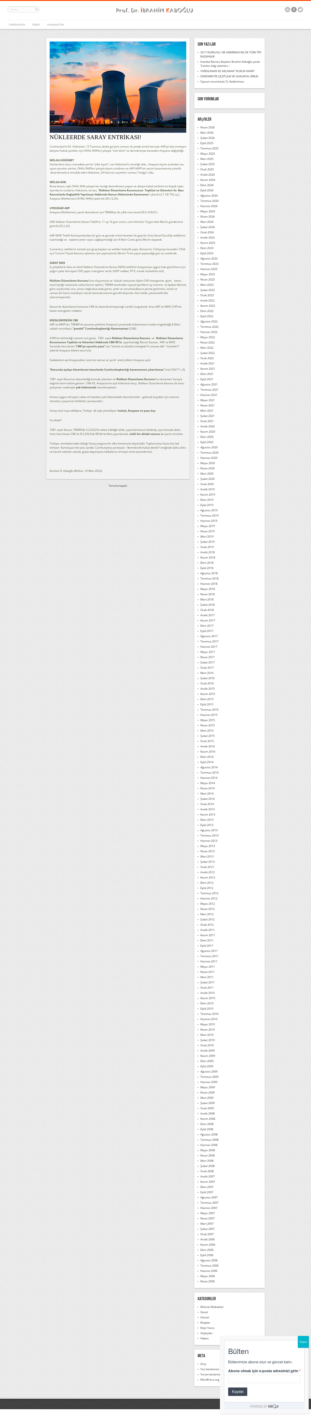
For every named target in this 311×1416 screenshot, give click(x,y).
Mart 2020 (207, 473)
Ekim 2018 (207, 563)
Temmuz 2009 (209, 1077)
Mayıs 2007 (207, 1213)
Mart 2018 (207, 599)
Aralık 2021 (207, 363)
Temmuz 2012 (209, 893)
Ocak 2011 (207, 988)
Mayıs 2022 (207, 337)
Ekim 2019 (207, 500)
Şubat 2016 (207, 678)
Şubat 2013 (207, 862)
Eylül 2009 (206, 1066)
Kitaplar (205, 1323)
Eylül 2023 (206, 253)
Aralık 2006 (207, 1239)
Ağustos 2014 (209, 767)
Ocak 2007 (207, 1234)
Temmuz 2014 (209, 772)
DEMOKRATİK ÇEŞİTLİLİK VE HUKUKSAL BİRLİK (229, 76)
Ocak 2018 (207, 610)
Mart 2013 (207, 856)
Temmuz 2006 (209, 1266)
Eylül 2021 (206, 379)
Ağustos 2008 (209, 1134)
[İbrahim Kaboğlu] (155, 13)
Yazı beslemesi (209, 1369)
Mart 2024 (207, 222)
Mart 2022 (207, 348)
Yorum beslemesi (211, 1374)
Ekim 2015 (207, 699)
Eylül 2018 (206, 568)
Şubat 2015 (207, 736)
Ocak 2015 (207, 741)
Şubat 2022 (207, 353)
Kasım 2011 (207, 935)
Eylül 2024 (206, 190)
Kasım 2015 (207, 694)
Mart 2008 (207, 1161)
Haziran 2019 (208, 521)
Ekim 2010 (207, 1003)
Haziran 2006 (208, 1271)
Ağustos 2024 (209, 195)
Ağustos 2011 (209, 951)
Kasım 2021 (207, 369)
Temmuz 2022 (209, 327)
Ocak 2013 (207, 867)
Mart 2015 (207, 731)
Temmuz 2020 (209, 453)
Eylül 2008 (206, 1129)
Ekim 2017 (207, 626)
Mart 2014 (207, 793)
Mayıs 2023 (207, 274)
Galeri (36, 24)
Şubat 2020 (207, 479)
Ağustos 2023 (209, 258)
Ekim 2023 (207, 248)
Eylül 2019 (206, 505)
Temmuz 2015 (209, 710)
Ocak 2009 (207, 1108)
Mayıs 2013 (207, 846)
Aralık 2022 (207, 300)
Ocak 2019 (207, 547)
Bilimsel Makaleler (212, 1307)
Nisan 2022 (207, 342)
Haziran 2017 (208, 647)
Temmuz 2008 (209, 1140)
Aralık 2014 (207, 746)
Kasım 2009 (207, 1056)
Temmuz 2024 (209, 201)
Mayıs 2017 (207, 652)
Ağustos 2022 (209, 321)
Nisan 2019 (207, 531)
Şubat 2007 (207, 1229)
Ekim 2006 (207, 1250)
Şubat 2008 (207, 1166)
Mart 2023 (207, 285)
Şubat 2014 (207, 799)
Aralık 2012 (207, 872)
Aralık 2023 (207, 237)
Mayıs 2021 (207, 400)
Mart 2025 (207, 159)
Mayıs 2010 (207, 1024)
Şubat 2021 (207, 416)
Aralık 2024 (207, 175)
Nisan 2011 (207, 972)
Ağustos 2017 (209, 636)
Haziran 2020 (208, 458)
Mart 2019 (207, 536)
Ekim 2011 (207, 940)
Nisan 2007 (207, 1218)
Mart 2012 (207, 914)
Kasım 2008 (207, 1119)
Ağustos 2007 (209, 1197)
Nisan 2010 (207, 1029)
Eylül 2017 (206, 631)
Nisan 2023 (207, 279)
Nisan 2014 (207, 788)
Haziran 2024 (208, 206)
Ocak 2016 (207, 683)
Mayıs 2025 (207, 154)
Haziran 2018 (208, 584)
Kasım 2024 (207, 180)
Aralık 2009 (207, 1050)
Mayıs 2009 (207, 1087)
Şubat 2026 (207, 138)
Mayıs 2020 (207, 463)
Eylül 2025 (206, 143)
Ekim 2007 (207, 1187)
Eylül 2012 (206, 888)
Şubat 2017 (207, 662)
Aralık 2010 (207, 993)
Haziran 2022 (208, 332)
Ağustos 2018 (209, 573)
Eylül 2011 (206, 946)
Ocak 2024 (207, 232)
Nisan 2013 (207, 851)
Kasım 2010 (207, 998)
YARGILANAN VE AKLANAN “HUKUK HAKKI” (227, 71)
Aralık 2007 (207, 1176)
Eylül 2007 (206, 1192)
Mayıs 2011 (207, 967)
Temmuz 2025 (209, 148)
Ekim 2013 (207, 820)
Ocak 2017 (207, 668)
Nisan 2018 (207, 594)
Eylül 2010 (206, 1009)
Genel (204, 1312)
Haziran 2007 (208, 1208)
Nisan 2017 (207, 657)
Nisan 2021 (207, 405)
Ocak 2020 (207, 484)
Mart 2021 (207, 411)
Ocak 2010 (207, 1045)
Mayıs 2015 (207, 720)
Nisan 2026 (207, 127)
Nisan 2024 (207, 216)
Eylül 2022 (206, 316)
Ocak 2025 (207, 169)
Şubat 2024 (207, 227)
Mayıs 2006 (207, 1276)
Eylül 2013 (206, 825)
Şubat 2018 (207, 605)
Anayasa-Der (55, 24)
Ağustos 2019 (209, 510)
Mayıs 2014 (207, 783)
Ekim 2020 (207, 437)
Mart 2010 (207, 1035)
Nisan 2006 (207, 1281)
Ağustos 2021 (209, 384)
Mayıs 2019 (207, 526)
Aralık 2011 (207, 930)
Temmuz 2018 (209, 578)
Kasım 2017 (207, 620)
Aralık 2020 (207, 426)
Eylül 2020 (206, 442)
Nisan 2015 (207, 725)
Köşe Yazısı (207, 1328)
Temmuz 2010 (209, 1014)
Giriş (203, 1364)
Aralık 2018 (207, 552)
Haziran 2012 (208, 898)
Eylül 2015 (206, 704)
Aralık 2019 (207, 489)
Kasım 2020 (207, 432)
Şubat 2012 (207, 919)
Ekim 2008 (207, 1124)
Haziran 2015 (208, 715)
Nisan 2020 (207, 468)
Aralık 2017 (207, 615)
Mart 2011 (207, 977)
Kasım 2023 (207, 243)
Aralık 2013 (207, 809)
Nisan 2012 (207, 909)
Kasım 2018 (207, 557)
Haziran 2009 (208, 1082)
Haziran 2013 (208, 841)
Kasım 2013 (207, 814)
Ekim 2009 (207, 1061)
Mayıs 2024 (207, 211)
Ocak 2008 (207, 1171)
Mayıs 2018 (207, 589)
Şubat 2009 (207, 1103)
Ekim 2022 (207, 311)
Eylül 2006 (206, 1255)
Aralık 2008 (207, 1113)
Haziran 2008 (208, 1145)
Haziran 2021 (208, 395)
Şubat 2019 (207, 542)
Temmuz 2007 (209, 1203)
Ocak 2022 (207, 358)
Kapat (303, 1342)
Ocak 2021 (207, 421)
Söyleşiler (206, 1333)
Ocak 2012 (207, 925)
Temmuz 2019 (209, 515)
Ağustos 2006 (209, 1260)
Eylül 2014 (206, 762)
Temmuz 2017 (209, 641)
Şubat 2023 (207, 290)
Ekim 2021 (207, 374)
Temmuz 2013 (209, 835)
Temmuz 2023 (209, 264)
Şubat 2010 (207, 1040)
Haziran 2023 (208, 269)
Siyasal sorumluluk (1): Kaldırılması (222, 81)
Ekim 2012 (207, 883)
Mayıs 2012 (207, 904)
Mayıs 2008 (207, 1150)
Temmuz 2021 (209, 390)
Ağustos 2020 (209, 447)
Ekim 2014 (207, 757)
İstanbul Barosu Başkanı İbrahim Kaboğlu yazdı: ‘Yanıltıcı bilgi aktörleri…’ (230, 64)
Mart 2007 (207, 1224)
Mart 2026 (207, 133)
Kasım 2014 (207, 751)
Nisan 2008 (207, 1155)
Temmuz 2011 (209, 956)
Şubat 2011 (207, 982)
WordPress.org (209, 1380)
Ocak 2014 (207, 804)
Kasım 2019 (207, 494)
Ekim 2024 (207, 185)
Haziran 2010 (208, 1019)
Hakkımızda (17, 24)
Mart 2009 (207, 1098)
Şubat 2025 (207, 164)
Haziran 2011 (208, 961)
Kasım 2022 (207, 306)
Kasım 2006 (207, 1245)
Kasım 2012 (207, 877)
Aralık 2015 (207, 689)
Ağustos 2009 (209, 1071)
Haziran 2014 (208, 778)
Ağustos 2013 (209, 830)
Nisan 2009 (207, 1092)
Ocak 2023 (207, 295)
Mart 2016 (207, 673)
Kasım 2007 (207, 1182)
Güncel (204, 1317)
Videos (204, 1338)
